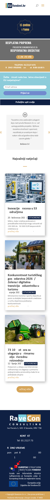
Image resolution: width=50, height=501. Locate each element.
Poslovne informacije (15, 498)
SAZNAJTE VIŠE (25, 57)
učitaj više (25, 389)
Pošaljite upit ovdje (25, 102)
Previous (3, 132)
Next (47, 132)
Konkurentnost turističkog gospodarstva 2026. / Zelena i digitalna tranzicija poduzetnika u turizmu (25, 282)
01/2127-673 (30, 65)
